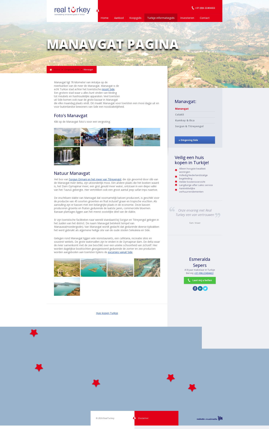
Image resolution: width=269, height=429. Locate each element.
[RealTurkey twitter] (205, 288)
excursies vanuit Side (120, 252)
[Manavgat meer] (67, 286)
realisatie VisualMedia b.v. (210, 418)
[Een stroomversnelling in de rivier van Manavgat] (147, 267)
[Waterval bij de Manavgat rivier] (67, 156)
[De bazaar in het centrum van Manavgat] (94, 137)
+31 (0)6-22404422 (204, 273)
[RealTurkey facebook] (195, 288)
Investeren (187, 18)
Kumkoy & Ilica (185, 120)
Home (105, 18)
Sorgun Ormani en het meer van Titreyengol (95, 179)
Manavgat (182, 108)
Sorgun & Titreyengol (189, 126)
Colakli (179, 114)
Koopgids (135, 18)
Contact (205, 18)
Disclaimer (143, 418)
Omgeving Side (71, 69)
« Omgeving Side (188, 140)
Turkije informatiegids (161, 18)
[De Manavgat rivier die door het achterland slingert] (120, 267)
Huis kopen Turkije (107, 313)
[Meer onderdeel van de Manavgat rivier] (94, 267)
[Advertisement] (142, 89)
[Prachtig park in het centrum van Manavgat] (120, 137)
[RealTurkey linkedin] (200, 288)
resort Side (108, 89)
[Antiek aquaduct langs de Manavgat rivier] (67, 267)
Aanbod (119, 18)
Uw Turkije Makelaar (72, 11)
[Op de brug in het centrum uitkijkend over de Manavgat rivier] (67, 137)
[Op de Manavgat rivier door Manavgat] (147, 137)
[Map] (134, 376)
